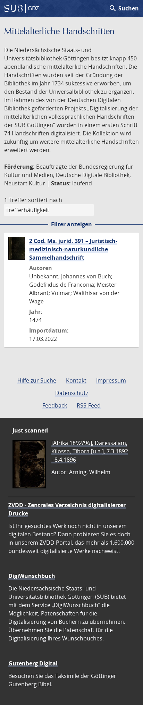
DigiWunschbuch (31, 576)
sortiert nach (45, 200)
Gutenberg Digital (33, 663)
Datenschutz (71, 393)
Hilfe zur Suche (36, 380)
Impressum (111, 380)
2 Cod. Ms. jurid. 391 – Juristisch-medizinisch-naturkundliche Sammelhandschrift (73, 249)
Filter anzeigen (71, 224)
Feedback (54, 405)
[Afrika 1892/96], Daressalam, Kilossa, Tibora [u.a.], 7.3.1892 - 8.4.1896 (89, 451)
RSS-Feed (89, 405)
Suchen (124, 8)
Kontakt (76, 380)
